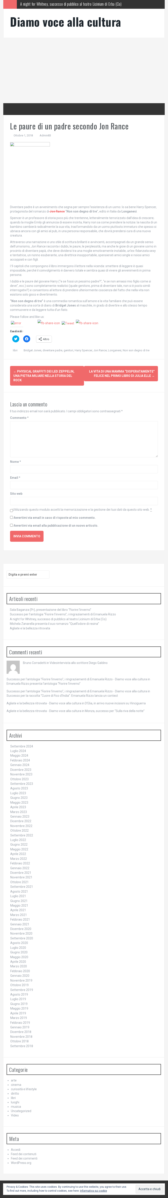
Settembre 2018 (21, 1046)
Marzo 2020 (18, 966)
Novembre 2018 (21, 1036)
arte (14, 1080)
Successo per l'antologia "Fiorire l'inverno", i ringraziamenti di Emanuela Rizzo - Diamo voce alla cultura (77, 679)
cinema (16, 1085)
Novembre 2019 (21, 980)
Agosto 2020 (19, 943)
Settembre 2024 (21, 746)
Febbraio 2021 (20, 919)
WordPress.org (21, 1163)
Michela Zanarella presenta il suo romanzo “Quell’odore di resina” (65, 4)
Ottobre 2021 (19, 882)
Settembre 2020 (21, 938)
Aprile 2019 (18, 1013)
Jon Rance (100, 350)
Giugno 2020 (19, 952)
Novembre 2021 (21, 877)
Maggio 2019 (19, 1008)
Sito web (16, 493)
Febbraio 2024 (20, 760)
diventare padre (52, 350)
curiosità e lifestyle (24, 1089)
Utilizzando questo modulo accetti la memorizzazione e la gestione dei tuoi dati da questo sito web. (82, 509)
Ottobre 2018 (19, 1041)
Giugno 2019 (19, 1004)
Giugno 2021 (19, 901)
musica (16, 1106)
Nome (15, 461)
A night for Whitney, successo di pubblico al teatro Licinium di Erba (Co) (58, 619)
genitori (68, 350)
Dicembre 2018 (20, 1032)
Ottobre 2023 (19, 779)
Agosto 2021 (19, 891)
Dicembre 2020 (20, 929)
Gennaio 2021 (19, 924)
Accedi (15, 1149)
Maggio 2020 (19, 957)
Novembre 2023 (21, 774)
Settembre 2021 (21, 886)
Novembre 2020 (21, 933)
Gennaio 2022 (19, 868)
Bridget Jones (32, 350)
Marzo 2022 (18, 858)
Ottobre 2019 (19, 985)
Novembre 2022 (21, 826)
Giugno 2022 (19, 844)
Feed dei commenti (24, 1158)
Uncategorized (21, 1111)
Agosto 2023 (19, 788)
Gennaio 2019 (19, 1027)
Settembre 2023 (21, 783)
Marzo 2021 (18, 915)
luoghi (15, 1102)
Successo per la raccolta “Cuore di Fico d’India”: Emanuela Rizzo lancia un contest (62, 695)
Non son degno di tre (136, 350)
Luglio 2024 (18, 751)
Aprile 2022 (18, 854)
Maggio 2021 (19, 905)
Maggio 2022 (19, 849)
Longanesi (114, 350)
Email (15, 477)
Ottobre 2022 (19, 830)
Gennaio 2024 (19, 765)
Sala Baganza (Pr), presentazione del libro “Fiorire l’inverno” (50, 609)
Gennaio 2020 (19, 975)
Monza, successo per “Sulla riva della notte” (115, 711)
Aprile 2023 (18, 807)
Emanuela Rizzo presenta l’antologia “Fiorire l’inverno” (43, 683)
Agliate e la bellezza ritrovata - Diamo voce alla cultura (44, 703)
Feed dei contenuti (23, 1154)
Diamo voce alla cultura (65, 21)
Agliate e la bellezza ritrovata (30, 628)
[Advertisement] (84, 70)
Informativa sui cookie (93, 1190)
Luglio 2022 (18, 840)
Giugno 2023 (19, 797)
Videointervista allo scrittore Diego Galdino (79, 663)
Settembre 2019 (21, 990)
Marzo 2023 (18, 812)
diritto (15, 1093)
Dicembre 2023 (20, 769)
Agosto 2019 (19, 994)
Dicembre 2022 (20, 821)
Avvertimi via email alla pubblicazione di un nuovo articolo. (56, 525)
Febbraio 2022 (20, 863)
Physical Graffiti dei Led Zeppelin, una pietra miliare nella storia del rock (43, 376)
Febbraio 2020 (20, 971)
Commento (19, 418)
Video (15, 1115)
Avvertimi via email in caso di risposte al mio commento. (55, 517)
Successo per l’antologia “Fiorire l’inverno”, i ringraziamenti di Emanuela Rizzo (63, 614)
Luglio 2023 (18, 793)
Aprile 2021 (18, 910)
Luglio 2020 (18, 947)
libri (15, 350)
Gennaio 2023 (19, 816)
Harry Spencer (83, 350)
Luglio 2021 (18, 896)
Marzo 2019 (18, 1018)
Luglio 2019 (18, 999)
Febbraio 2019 (20, 1022)
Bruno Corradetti (34, 663)
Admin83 (45, 135)
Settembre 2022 (21, 835)
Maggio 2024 (19, 755)
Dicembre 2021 (20, 872)
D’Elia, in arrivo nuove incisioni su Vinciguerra (115, 703)
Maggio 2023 (19, 802)
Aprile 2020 (18, 961)
